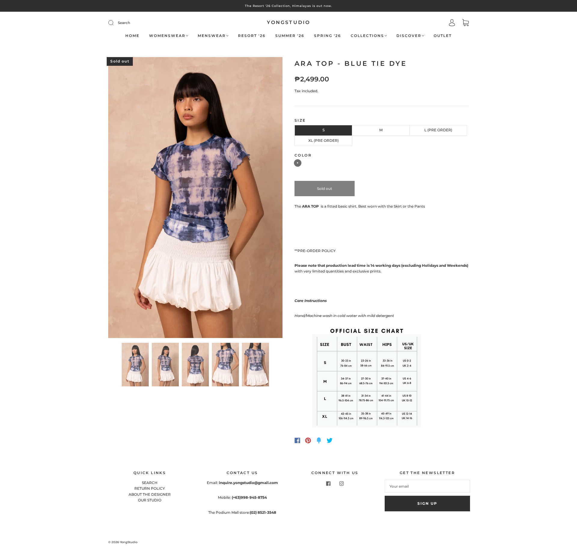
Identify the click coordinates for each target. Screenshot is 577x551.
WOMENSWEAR (167, 35)
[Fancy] (318, 440)
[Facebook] (297, 440)
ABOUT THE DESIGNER (150, 494)
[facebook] (328, 483)
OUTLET (443, 35)
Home (132, 35)
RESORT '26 (252, 35)
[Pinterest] (308, 440)
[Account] (452, 23)
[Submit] (151, 23)
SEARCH (149, 482)
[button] (125, 198)
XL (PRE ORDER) (323, 140)
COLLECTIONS (367, 35)
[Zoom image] (195, 198)
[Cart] (465, 23)
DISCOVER (408, 35)
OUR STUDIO (149, 500)
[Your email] (427, 486)
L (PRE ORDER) (438, 130)
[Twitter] (329, 440)
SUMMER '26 (289, 35)
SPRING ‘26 (327, 35)
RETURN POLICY (149, 488)
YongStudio (288, 22)
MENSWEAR (212, 35)
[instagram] (341, 483)
